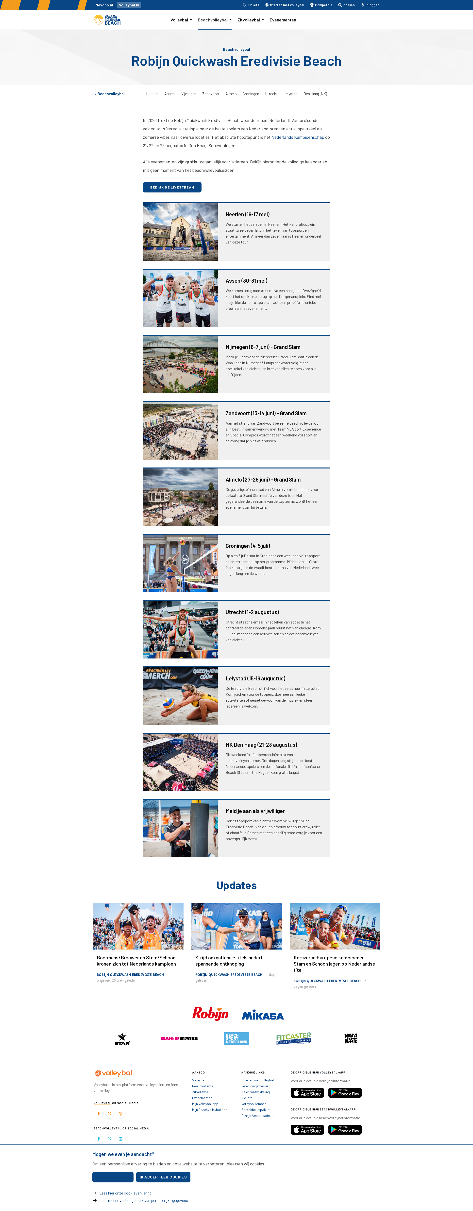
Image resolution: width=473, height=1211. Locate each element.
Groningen (251, 93)
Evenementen (283, 19)
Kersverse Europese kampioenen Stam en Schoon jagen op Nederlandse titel (334, 963)
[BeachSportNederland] (236, 1038)
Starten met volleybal (257, 1080)
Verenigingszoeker (254, 1086)
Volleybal (179, 19)
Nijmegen (188, 93)
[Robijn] (211, 1013)
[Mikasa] (263, 1013)
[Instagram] (121, 1114)
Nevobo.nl (104, 4)
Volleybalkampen (253, 1104)
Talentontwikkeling (255, 1092)
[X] (110, 1114)
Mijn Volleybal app (205, 1104)
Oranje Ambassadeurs (257, 1115)
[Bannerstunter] (179, 1038)
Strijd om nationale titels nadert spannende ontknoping (229, 960)
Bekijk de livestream (172, 187)
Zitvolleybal (248, 19)
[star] (122, 1038)
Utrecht (271, 93)
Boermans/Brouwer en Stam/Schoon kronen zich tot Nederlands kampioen (136, 960)
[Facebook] (98, 1114)
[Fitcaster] (293, 1038)
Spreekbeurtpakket (256, 1109)
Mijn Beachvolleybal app (209, 1109)
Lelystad (291, 93)
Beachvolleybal (213, 19)
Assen (169, 93)
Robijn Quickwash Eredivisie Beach (130, 975)
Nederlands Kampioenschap (297, 137)
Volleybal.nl (129, 4)
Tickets (247, 1098)
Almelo (231, 93)
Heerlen (152, 93)
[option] (122, 1038)
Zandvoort (211, 93)
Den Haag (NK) (315, 93)
